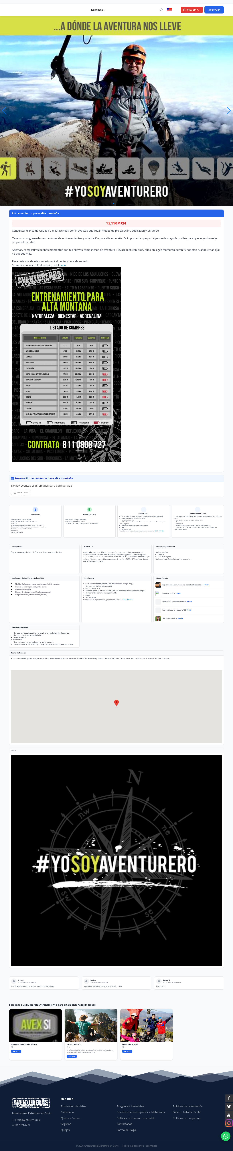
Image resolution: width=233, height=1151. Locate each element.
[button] (228, 111)
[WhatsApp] (225, 1136)
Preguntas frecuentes (130, 1106)
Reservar (214, 9)
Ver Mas (16, 1051)
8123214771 (21, 1125)
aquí (63, 265)
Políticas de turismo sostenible (136, 1118)
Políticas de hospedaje (187, 1118)
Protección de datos (73, 1106)
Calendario (67, 1112)
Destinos (97, 10)
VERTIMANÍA (159, 531)
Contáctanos (124, 1124)
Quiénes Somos (70, 1118)
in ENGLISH (176, 10)
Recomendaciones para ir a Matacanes (141, 1112)
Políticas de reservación (188, 1106)
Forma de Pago (126, 1130)
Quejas (65, 1130)
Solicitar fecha (22, 493)
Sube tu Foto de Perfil (186, 1112)
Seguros (66, 1124)
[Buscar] (161, 9)
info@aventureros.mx (26, 1120)
